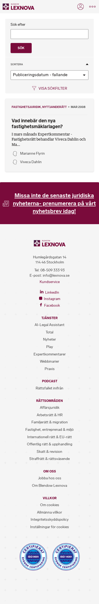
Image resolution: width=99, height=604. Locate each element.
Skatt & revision (49, 451)
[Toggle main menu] (92, 7)
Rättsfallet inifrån (49, 388)
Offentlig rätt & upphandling (49, 444)
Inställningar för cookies (49, 527)
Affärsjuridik (49, 407)
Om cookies (49, 505)
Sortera (17, 64)
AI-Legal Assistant (49, 325)
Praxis (50, 369)
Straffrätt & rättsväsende (49, 459)
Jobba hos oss (49, 478)
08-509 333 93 (52, 270)
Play (49, 347)
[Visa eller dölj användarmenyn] (80, 7)
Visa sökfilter (52, 88)
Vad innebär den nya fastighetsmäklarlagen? (37, 123)
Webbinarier (49, 361)
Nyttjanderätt (54, 107)
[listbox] (49, 75)
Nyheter (49, 339)
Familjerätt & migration (49, 422)
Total (49, 332)
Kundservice (50, 282)
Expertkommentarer (50, 354)
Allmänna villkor (49, 512)
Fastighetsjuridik (26, 107)
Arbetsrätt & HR (50, 415)
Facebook (51, 305)
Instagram (51, 299)
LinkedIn (51, 292)
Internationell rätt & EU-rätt (49, 437)
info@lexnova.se (56, 275)
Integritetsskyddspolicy (50, 519)
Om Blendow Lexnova (49, 485)
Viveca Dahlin (31, 162)
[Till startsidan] (18, 7)
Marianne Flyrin (32, 153)
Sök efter (18, 25)
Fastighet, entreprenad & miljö (49, 429)
